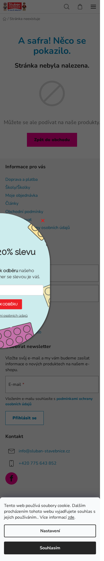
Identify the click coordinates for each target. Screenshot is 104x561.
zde (71, 517)
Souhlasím (50, 548)
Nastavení (50, 531)
